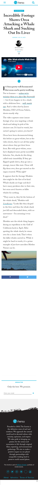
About (6, 477)
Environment (19, 11)
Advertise (14, 477)
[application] (19, 260)
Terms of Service (27, 477)
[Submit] (33, 393)
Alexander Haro (19, 48)
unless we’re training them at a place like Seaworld (19, 95)
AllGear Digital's (22, 465)
